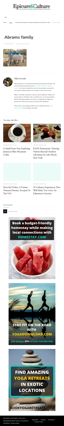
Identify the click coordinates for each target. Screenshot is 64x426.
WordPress (6, 423)
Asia (10, 23)
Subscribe (35, 420)
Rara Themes (16, 421)
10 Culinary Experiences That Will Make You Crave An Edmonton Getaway (46, 190)
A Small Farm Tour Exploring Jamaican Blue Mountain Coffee (16, 152)
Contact (43, 420)
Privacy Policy (15, 423)
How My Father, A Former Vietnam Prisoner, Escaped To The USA (16, 190)
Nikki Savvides (10, 44)
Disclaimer (51, 420)
